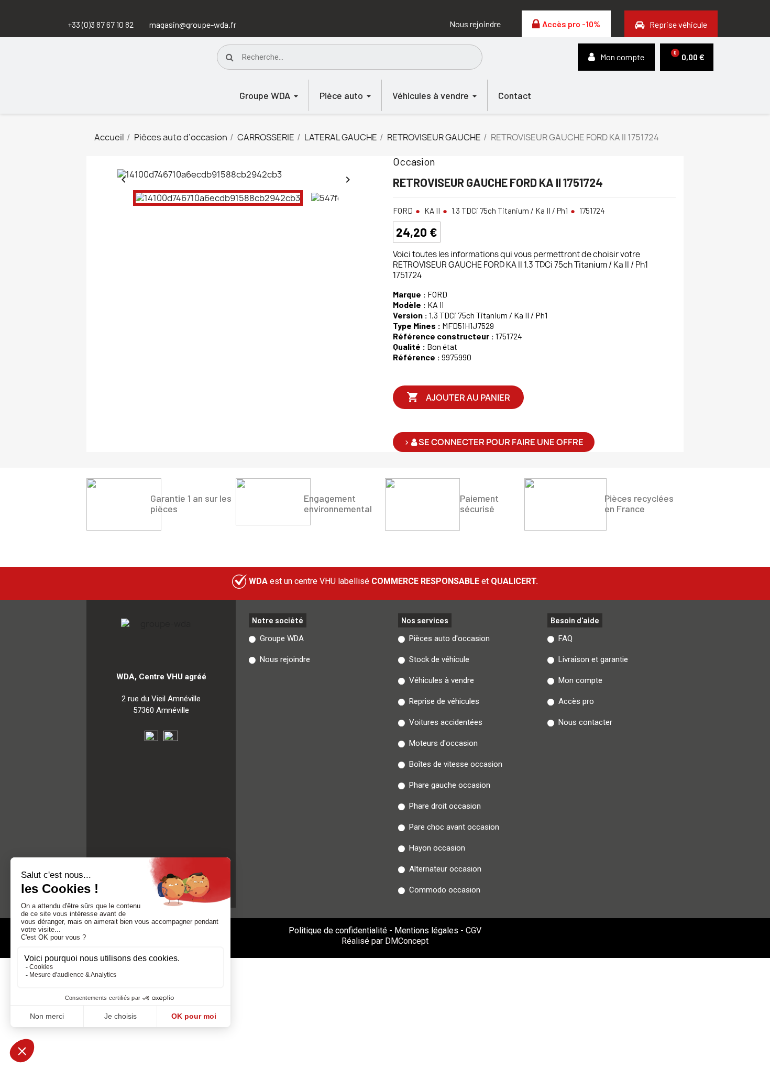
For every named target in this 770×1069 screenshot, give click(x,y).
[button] (475, 24)
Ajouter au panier (458, 397)
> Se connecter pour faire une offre (494, 442)
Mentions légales (426, 930)
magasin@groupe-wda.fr (192, 24)
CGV (473, 930)
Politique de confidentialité (338, 930)
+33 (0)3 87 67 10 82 (101, 24)
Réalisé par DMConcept (385, 941)
